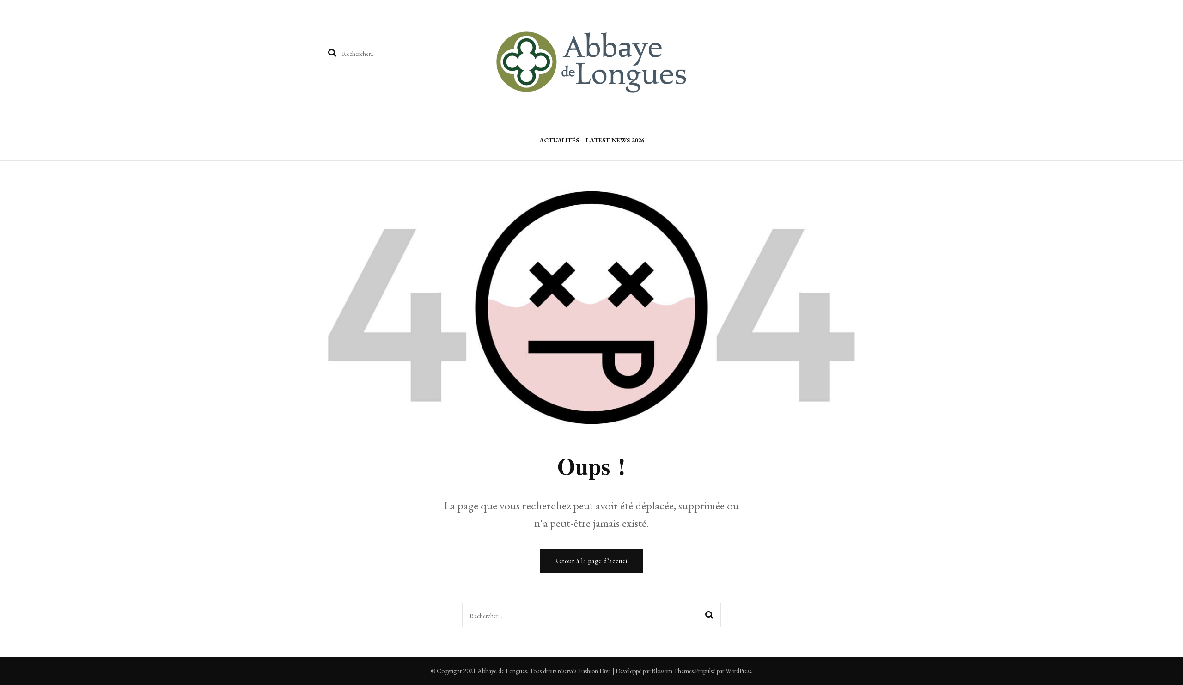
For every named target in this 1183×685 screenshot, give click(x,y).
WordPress (738, 671)
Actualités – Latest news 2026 (591, 140)
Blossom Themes (673, 671)
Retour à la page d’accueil (591, 561)
